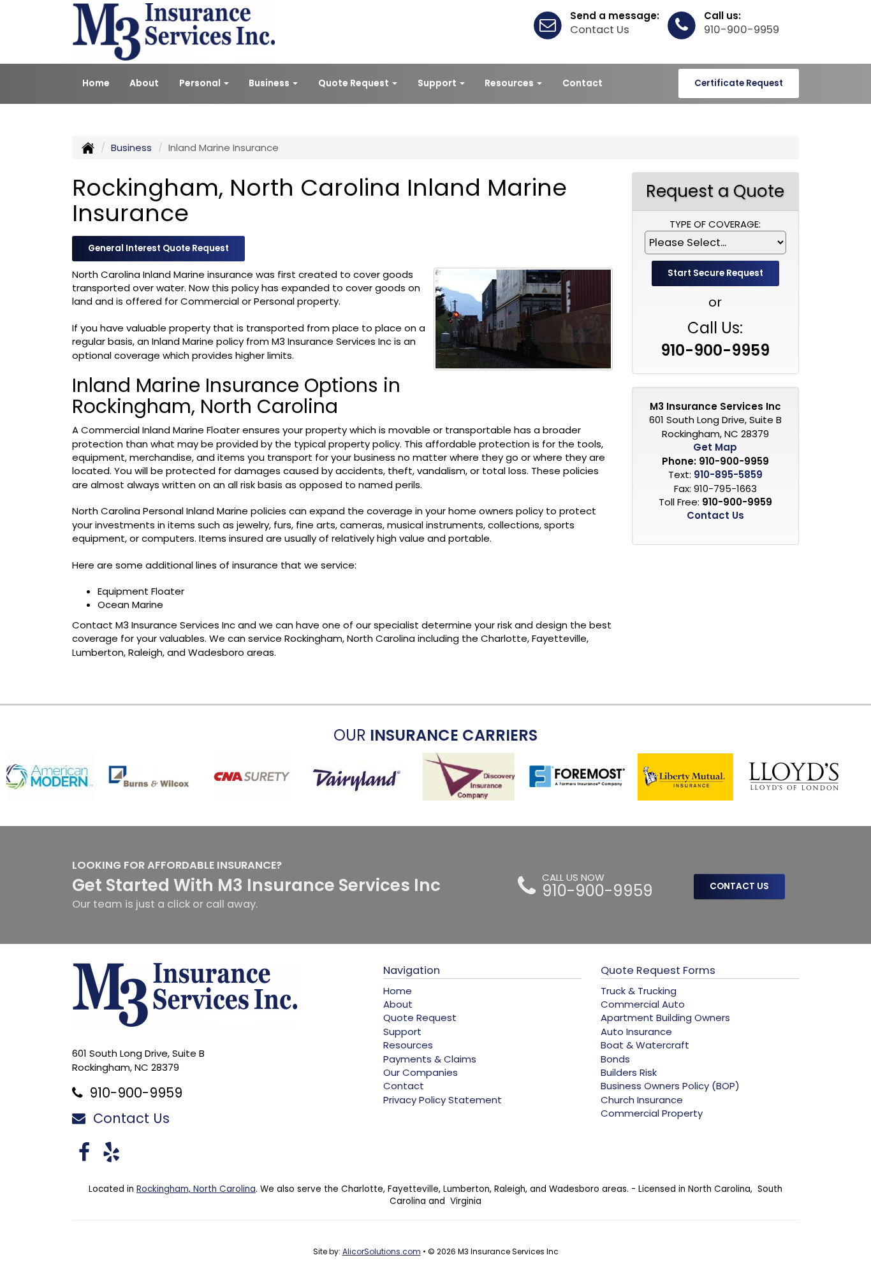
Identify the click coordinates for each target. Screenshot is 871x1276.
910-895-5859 (728, 474)
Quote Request (420, 1017)
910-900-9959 (741, 29)
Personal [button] (201, 82)
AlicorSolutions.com (381, 1251)
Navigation (411, 970)
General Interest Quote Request (158, 248)
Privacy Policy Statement (442, 1099)
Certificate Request (738, 83)
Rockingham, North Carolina (196, 1189)
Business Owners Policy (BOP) (670, 1085)
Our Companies (420, 1072)
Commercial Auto (643, 1004)
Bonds (615, 1059)
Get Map (715, 447)
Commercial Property (652, 1113)
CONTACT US (739, 886)
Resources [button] (510, 82)
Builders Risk (629, 1072)
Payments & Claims (429, 1059)
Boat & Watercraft (645, 1045)
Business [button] (270, 82)
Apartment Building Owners (665, 1017)
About (144, 82)
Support (402, 1031)
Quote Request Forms (658, 970)
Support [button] (438, 82)
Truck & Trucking (639, 990)
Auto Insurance (636, 1031)
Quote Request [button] (354, 82)
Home (96, 82)
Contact (582, 82)
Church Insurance (642, 1099)
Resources (408, 1045)
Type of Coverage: (715, 224)
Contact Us (599, 29)
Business (131, 147)
